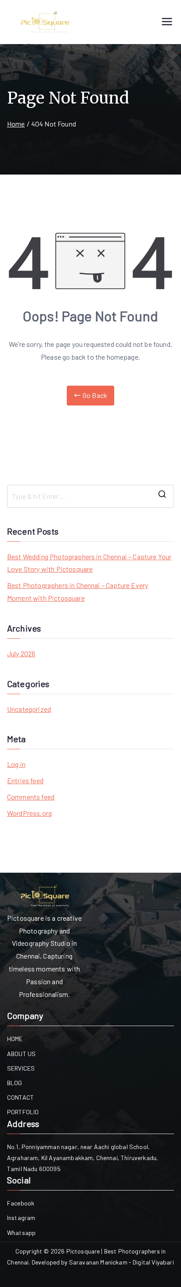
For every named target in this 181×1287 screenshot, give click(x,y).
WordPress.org (29, 813)
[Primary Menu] (167, 22)
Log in (16, 764)
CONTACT (20, 1097)
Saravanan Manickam (98, 1262)
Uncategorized (29, 709)
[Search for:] (90, 496)
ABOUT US (21, 1053)
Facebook (20, 1203)
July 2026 (21, 653)
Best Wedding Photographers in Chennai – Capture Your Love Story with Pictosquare (89, 562)
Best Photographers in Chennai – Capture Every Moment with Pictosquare (77, 591)
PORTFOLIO (23, 1112)
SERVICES (21, 1068)
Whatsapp (21, 1232)
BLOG (14, 1082)
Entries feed (25, 780)
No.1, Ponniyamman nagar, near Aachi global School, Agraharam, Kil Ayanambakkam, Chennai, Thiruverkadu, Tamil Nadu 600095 (82, 1157)
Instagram (21, 1217)
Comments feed (30, 796)
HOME (15, 1038)
